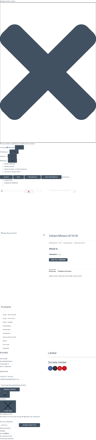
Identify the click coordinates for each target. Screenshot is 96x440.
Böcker (5, 341)
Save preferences (51, 177)
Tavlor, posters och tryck (9, 337)
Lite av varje (6, 344)
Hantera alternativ (9, 164)
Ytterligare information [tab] (65, 271)
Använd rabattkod (29, 425)
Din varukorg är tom (6, 436)
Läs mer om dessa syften (12, 172)
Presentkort (6, 348)
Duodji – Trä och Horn (9, 318)
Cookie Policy (8, 180)
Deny (18, 177)
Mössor (70, 243)
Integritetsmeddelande (11, 183)
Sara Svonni (81, 243)
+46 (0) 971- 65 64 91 (6, 376)
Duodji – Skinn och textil (9, 314)
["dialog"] (48, 419)
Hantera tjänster (9, 166)
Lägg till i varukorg (58, 260)
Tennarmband (6, 333)
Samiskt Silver (6, 329)
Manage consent (10, 389)
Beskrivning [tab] (52, 271)
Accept (6, 177)
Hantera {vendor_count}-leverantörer (15, 169)
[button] (48, 73)
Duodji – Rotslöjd (7, 322)
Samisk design (7, 326)
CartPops (10, 438)
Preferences (32, 177)
